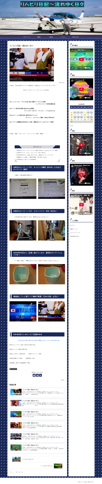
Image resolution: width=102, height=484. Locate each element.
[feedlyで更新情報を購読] (37, 375)
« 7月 (71, 125)
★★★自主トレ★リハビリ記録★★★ (26, 159)
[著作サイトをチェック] (34, 375)
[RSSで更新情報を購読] (40, 375)
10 (71, 115)
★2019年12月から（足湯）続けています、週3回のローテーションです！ (35, 155)
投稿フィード (74, 229)
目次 (34, 147)
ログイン (72, 225)
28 (85, 119)
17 (71, 117)
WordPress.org (74, 236)
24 (71, 119)
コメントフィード (75, 232)
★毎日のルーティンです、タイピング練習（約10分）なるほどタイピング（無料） (37, 150)
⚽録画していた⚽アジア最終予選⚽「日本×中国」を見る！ (32, 157)
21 (85, 117)
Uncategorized (14, 368)
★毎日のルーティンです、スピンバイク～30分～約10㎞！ (31, 152)
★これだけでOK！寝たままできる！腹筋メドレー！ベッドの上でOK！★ (38, 340)
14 (85, 115)
